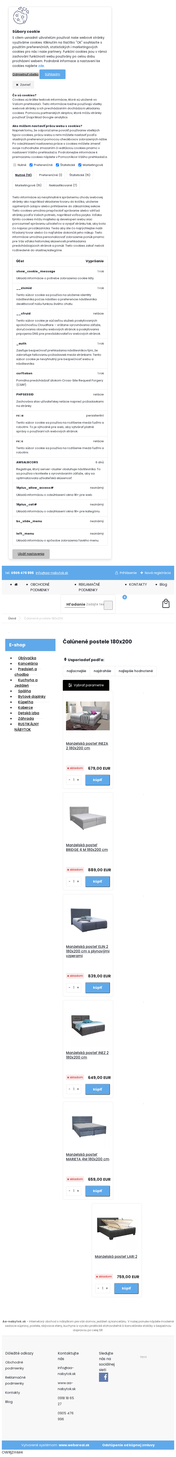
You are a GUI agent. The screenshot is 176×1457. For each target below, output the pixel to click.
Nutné (22, 165)
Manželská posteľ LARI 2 (116, 1256)
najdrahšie (102, 671)
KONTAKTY (138, 584)
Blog (163, 584)
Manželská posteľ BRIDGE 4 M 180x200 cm (87, 847)
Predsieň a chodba (25, 672)
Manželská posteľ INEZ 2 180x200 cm (87, 1055)
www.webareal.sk (74, 1445)
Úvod (12, 618)
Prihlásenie (128, 573)
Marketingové (93, 165)
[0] (166, 604)
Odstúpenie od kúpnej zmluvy (128, 1445)
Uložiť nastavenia (31, 554)
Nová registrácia (158, 573)
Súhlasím (52, 74)
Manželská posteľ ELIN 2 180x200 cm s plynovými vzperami (88, 951)
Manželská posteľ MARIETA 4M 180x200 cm (87, 1157)
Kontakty (12, 1392)
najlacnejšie (76, 671)
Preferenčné (43, 165)
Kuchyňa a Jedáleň (26, 683)
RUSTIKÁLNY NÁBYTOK (26, 727)
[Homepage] (16, 584)
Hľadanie (75, 604)
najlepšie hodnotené (136, 671)
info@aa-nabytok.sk (52, 573)
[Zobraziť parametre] (86, 685)
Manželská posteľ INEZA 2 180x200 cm (87, 746)
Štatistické (67, 165)
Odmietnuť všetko (25, 74)
